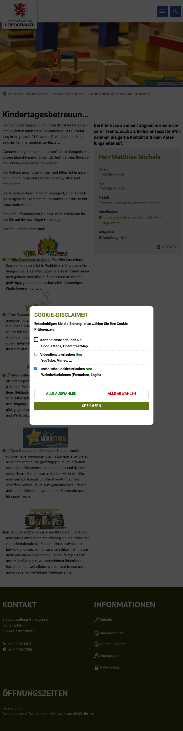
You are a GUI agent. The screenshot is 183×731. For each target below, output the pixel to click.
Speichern (91, 406)
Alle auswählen (61, 394)
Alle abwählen (122, 394)
